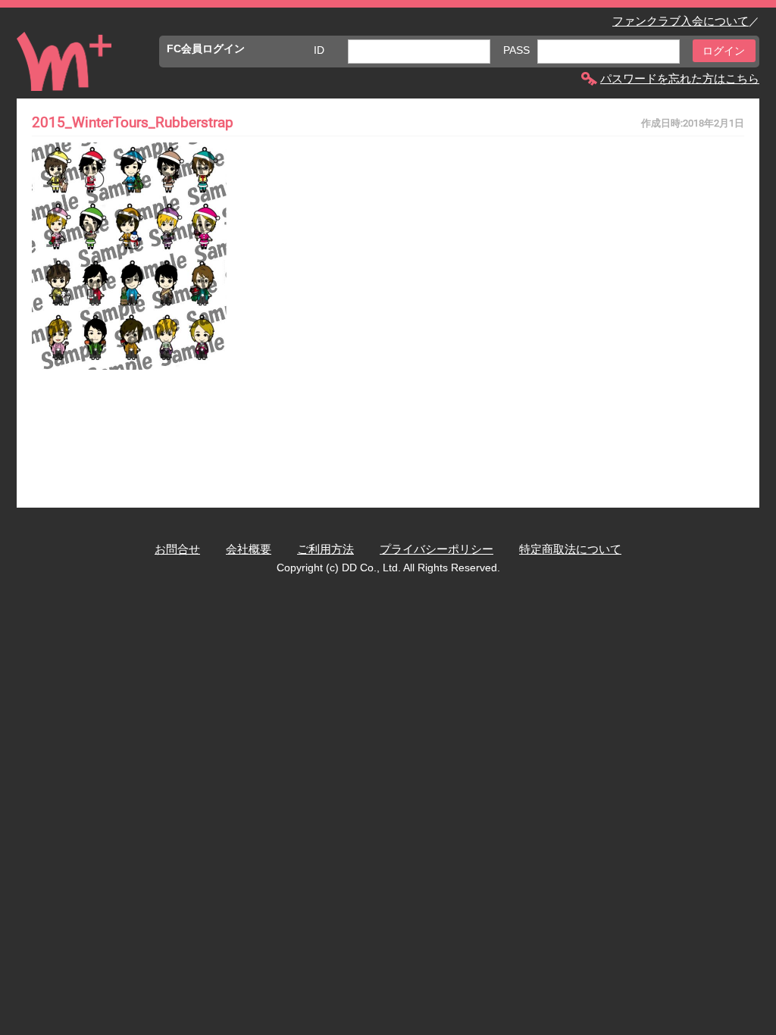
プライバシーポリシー (436, 549)
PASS (516, 50)
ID (319, 50)
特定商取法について (570, 549)
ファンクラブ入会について (680, 20)
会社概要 (248, 549)
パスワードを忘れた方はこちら (679, 78)
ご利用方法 (325, 549)
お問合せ (177, 549)
